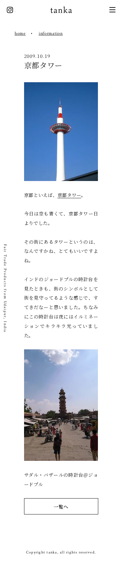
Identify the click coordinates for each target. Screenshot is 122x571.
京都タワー (69, 194)
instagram (10, 10)
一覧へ (61, 506)
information (51, 33)
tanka (61, 9)
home (20, 33)
